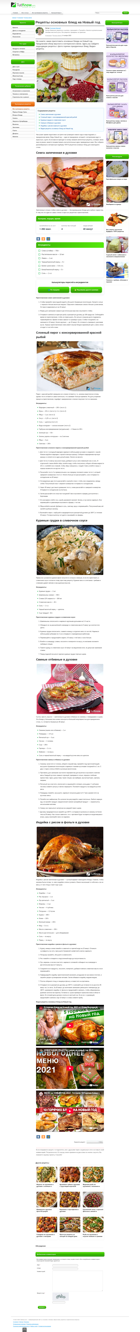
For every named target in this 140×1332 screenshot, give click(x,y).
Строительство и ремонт (21, 97)
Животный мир (18, 76)
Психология (16, 37)
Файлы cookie (34, 1326)
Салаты (15, 118)
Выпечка (15, 124)
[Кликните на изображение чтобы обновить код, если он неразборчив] (60, 1300)
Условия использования (44, 1326)
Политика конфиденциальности (21, 1326)
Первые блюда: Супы (20, 112)
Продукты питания (19, 48)
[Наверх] (24, 1330)
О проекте (15, 1321)
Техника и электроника (20, 94)
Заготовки (16, 127)
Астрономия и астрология (21, 91)
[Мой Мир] (48, 239)
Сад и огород (17, 79)
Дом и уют (16, 66)
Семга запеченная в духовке (51, 114)
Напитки (15, 136)
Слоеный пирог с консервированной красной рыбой (59, 117)
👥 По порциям (53, 290)
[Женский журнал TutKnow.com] (23, 5)
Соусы (15, 130)
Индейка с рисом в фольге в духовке (54, 126)
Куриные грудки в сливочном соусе (53, 120)
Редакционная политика (19, 1324)
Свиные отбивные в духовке (51, 123)
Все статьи (25, 13)
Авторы (21, 1321)
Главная (15, 13)
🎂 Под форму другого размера (86, 290)
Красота (15, 27)
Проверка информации (32, 1324)
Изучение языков (18, 73)
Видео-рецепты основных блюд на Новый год (57, 128)
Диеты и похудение (19, 30)
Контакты (26, 1321)
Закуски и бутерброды (20, 121)
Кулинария (20, 17)
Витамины (16, 55)
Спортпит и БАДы (18, 51)
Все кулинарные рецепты (40, 13)
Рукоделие (16, 70)
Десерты (15, 133)
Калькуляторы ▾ (56, 13)
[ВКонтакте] (38, 239)
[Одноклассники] (43, 239)
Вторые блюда (28, 17)
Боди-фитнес (17, 33)
